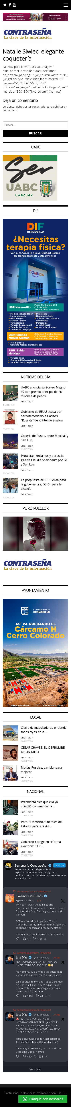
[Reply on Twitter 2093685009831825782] (18, 1056)
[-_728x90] (35, 20)
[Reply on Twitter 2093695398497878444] (18, 996)
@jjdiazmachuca (41, 957)
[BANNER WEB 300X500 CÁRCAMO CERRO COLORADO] (35, 706)
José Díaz (21, 957)
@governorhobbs (24, 900)
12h (39, 900)
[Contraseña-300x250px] (30, 199)
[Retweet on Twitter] (14, 891)
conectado (39, 106)
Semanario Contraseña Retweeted (34, 891)
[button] (42, 1099)
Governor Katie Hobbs (29, 896)
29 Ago (56, 957)
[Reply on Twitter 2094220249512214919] (18, 939)
